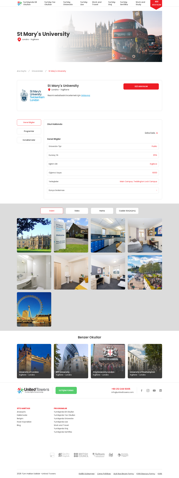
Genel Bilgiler (29, 122)
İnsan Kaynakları (24, 421)
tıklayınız (85, 95)
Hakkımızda (22, 415)
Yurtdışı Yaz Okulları (49, 3)
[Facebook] (141, 390)
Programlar (29, 131)
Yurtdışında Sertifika (63, 432)
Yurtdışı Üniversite (68, 3)
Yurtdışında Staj (61, 428)
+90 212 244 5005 (121, 388)
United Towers (49, 473)
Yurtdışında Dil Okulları (30, 3)
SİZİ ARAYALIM (141, 86)
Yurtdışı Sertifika (124, 3)
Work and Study (140, 3)
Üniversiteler (38, 71)
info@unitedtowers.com (123, 392)
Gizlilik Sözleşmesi (86, 473)
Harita (102, 210)
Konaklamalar (29, 140)
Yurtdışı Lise (83, 3)
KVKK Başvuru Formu (146, 473)
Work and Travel (96, 3)
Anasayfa (21, 412)
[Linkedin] (160, 390)
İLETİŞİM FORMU (66, 390)
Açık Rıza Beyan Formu (123, 473)
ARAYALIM (156, 3)
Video (77, 210)
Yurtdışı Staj (111, 3)
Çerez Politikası (104, 473)
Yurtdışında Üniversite (64, 418)
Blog (19, 425)
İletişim (20, 418)
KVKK (160, 473)
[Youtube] (154, 390)
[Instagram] (148, 390)
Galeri (51, 210)
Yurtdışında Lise (61, 421)
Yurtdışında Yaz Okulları (64, 415)
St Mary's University (57, 71)
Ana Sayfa (22, 71)
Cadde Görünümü (127, 210)
